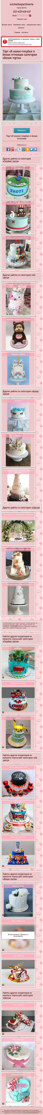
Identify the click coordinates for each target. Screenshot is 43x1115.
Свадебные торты (19, 25)
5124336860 (14, 626)
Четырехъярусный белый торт (18, 584)
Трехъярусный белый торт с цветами (18, 549)
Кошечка (18, 401)
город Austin (21, 8)
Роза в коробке (18, 1005)
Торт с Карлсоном (18, 921)
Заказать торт (22, 19)
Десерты (21, 28)
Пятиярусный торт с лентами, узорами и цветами (18, 471)
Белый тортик (18, 886)
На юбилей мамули (18, 1074)
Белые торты (10, 879)
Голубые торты (11, 161)
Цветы (36, 507)
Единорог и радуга (18, 354)
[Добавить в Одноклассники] (27, 149)
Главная (17, 32)
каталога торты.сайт (11, 625)
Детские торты (7, 25)
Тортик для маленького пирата (18, 203)
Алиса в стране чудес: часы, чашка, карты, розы (18, 285)
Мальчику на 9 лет (18, 683)
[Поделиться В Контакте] (35, 149)
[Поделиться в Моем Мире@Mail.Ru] (23, 149)
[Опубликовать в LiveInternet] (16, 149)
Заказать (21, 130)
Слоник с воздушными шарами (18, 238)
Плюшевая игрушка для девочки (18, 319)
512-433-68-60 (21, 11)
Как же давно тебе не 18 (18, 767)
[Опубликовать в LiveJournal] (20, 149)
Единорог (18, 435)
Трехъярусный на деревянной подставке (18, 514)
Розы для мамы (18, 1040)
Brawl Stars (18, 648)
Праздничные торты (34, 25)
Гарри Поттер (18, 956)
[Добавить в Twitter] (31, 149)
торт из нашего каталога (33, 1111)
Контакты (25, 32)
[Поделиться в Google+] (12, 149)
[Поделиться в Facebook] (8, 149)
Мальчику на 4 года (18, 837)
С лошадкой (18, 168)
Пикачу (18, 718)
